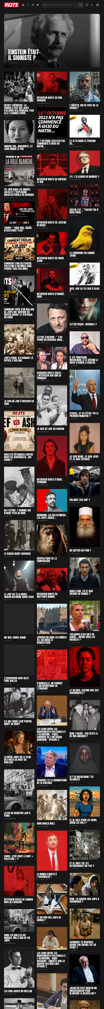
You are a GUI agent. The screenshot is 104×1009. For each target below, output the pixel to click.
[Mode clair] (33, 4)
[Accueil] (23, 4)
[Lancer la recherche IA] (80, 4)
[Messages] (87, 4)
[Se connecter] (91, 5)
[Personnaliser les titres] (28, 5)
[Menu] (97, 4)
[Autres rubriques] (37, 5)
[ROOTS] (11, 4)
